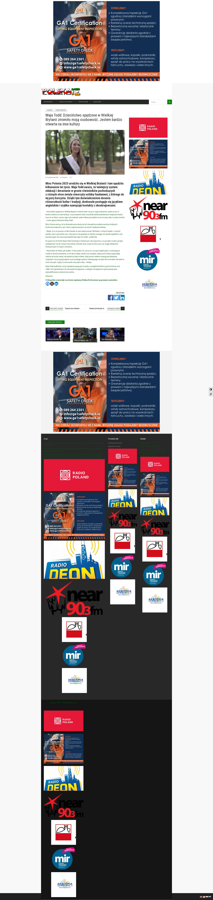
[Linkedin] (56, 284)
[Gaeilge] (204, 897)
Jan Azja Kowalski (79, 332)
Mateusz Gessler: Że (54, 339)
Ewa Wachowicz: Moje (109, 339)
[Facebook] (48, 284)
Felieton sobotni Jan (81, 340)
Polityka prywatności (115, 443)
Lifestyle (49, 110)
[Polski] (207, 897)
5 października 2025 (52, 177)
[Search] (169, 102)
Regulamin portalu (114, 446)
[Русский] (209, 897)
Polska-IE (64, 177)
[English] (201, 897)
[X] (52, 284)
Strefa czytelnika (60, 110)
